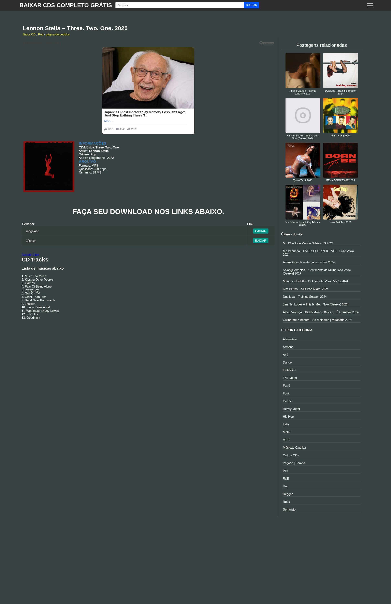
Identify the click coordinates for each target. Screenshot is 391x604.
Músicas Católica (294, 447)
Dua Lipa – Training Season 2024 (340, 92)
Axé (285, 354)
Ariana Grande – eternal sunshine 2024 (303, 92)
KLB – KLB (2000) (340, 135)
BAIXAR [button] (260, 231)
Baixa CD (29, 34)
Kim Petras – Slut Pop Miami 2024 (305, 289)
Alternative (290, 339)
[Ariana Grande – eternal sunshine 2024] (303, 87)
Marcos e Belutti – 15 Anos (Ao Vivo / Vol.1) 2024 (315, 281)
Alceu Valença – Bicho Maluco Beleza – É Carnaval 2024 (321, 312)
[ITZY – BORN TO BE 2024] (340, 176)
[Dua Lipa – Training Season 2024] (340, 87)
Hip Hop (288, 416)
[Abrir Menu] (370, 5)
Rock (286, 501)
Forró (286, 385)
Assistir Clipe (30, 254)
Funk (286, 393)
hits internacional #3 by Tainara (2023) (303, 224)
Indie (286, 424)
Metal (286, 432)
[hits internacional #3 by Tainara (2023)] (303, 218)
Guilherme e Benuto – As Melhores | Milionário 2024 (317, 320)
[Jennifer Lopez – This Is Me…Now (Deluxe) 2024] (303, 131)
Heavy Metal (291, 409)
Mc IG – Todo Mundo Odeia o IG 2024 (308, 243)
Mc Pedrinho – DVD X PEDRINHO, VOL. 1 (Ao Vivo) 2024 (318, 252)
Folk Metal (290, 378)
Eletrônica (289, 370)
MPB (286, 439)
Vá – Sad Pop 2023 (340, 222)
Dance (287, 362)
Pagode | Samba (294, 463)
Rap (285, 486)
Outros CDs (291, 455)
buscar (251, 5)
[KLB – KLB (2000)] (340, 131)
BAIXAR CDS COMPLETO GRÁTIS (66, 5)
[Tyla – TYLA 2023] (303, 176)
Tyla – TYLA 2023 (303, 180)
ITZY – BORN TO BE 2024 (340, 180)
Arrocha (288, 347)
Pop (40, 34)
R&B (286, 478)
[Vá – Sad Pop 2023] (340, 218)
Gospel (287, 401)
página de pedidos (58, 34)
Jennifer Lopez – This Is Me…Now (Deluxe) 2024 (303, 137)
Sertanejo (289, 509)
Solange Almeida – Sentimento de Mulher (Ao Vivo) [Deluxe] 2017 (317, 271)
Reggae (288, 494)
